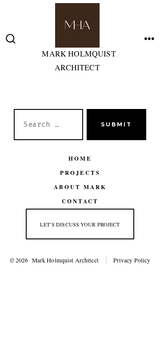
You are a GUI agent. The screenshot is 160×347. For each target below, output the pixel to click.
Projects (80, 173)
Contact (80, 201)
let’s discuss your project (80, 224)
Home (80, 158)
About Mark (80, 187)
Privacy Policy (132, 260)
